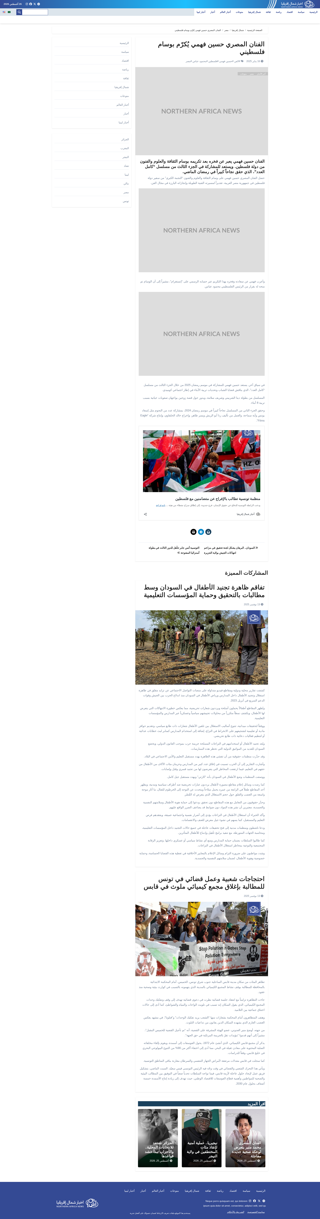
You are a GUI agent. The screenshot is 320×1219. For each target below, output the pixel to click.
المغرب (124, 148)
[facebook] (30, 4)
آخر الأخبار (261, 74)
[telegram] (38, 4)
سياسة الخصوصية (256, 1212)
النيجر (125, 157)
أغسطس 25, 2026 (246, 1160)
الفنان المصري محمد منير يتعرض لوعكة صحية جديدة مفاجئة (246, 1149)
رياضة (279, 12)
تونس (126, 201)
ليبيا (127, 174)
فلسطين (212, 61)
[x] (34, 4)
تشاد (126, 165)
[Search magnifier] (19, 12)
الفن (236, 61)
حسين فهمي (225, 61)
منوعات (239, 12)
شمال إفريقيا (254, 12)
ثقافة (268, 12)
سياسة (301, 12)
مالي (126, 183)
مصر (188, 61)
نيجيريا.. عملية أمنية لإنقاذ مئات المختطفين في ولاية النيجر (202, 1149)
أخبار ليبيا (201, 12)
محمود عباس (199, 61)
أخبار (212, 12)
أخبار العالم (225, 12)
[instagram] (27, 4)
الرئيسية (314, 12)
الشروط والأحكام (235, 1212)
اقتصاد (290, 12)
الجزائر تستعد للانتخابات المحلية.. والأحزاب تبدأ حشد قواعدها (159, 1149)
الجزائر (125, 139)
